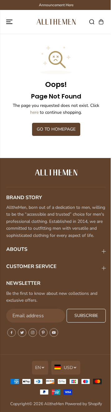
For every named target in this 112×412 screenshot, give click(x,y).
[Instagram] (32, 332)
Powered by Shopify (83, 404)
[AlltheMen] (56, 22)
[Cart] (101, 21)
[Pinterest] (43, 332)
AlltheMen (54, 404)
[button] (10, 21)
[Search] (91, 21)
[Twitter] (22, 332)
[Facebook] (11, 332)
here (34, 112)
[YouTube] (54, 332)
